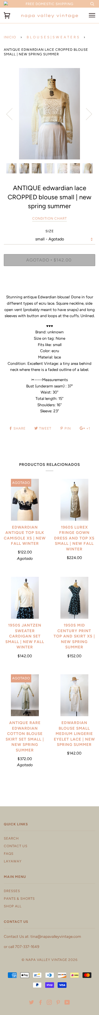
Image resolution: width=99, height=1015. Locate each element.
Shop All (13, 906)
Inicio (10, 37)
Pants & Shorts (19, 898)
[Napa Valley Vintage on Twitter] (31, 1003)
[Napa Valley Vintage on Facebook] (40, 1003)
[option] (49, 113)
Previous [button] (12, 113)
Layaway (13, 861)
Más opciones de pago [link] (49, 287)
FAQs (8, 854)
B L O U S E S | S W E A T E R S (53, 37)
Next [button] (86, 113)
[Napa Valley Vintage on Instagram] (49, 1003)
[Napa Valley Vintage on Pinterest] (58, 1003)
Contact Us (15, 846)
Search (11, 838)
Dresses (12, 891)
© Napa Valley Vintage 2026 (50, 960)
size (49, 231)
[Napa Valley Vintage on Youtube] (67, 1003)
